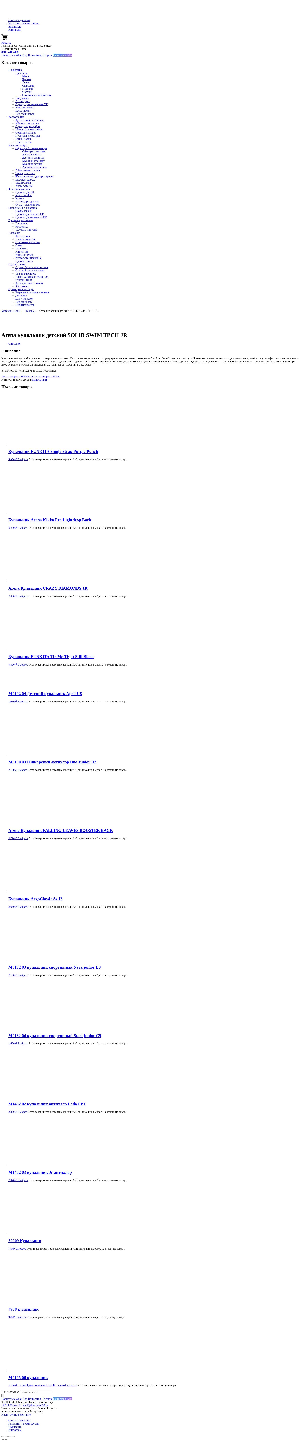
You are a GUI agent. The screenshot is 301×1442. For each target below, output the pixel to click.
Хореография (16, 116)
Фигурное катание (19, 188)
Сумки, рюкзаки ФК (27, 204)
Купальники (22, 236)
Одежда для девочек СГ (29, 214)
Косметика (21, 226)
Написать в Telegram (40, 55)
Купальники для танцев (29, 120)
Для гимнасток (24, 298)
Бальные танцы (17, 145)
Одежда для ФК (24, 192)
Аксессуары (22, 101)
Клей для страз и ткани (29, 283)
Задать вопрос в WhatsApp (17, 376)
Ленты (26, 82)
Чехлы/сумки (23, 182)
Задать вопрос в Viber (46, 376)
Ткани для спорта (25, 273)
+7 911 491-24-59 (11, 1405)
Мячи (25, 76)
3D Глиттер (22, 286)
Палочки (27, 88)
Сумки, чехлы (23, 141)
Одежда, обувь (24, 261)
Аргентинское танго (34, 167)
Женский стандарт (33, 157)
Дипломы (21, 295)
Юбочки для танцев (27, 123)
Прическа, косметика (20, 220)
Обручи (27, 91)
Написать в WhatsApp (14, 55)
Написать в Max (62, 55)
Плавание (14, 232)
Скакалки (28, 85)
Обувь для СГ (23, 210)
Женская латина (31, 154)
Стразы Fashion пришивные (31, 267)
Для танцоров (23, 301)
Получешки (22, 98)
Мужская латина (32, 163)
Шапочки (21, 248)
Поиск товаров (10, 1391)
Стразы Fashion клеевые (29, 270)
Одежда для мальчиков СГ (31, 217)
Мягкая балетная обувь (29, 129)
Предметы (21, 73)
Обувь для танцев (25, 132)
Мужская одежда (25, 179)
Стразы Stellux (23, 279)
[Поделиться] (9, 1436)
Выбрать (23, 459)
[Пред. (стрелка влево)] (2, 1439)
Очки (18, 245)
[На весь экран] (6, 1436)
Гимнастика (15, 69)
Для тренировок (24, 113)
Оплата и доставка (19, 20)
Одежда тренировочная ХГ (31, 104)
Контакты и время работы (23, 23)
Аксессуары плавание (28, 257)
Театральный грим (26, 229)
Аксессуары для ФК (27, 201)
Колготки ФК (23, 195)
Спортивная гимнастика (22, 207)
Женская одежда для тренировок (34, 176)
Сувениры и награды (21, 289)
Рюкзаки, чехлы (24, 107)
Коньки (19, 198)
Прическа (21, 223)
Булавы (26, 79)
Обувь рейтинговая (33, 151)
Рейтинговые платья (27, 170)
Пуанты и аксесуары (27, 135)
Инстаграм (14, 29)
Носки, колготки (25, 173)
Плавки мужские (25, 239)
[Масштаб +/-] (2, 1436)
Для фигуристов (25, 304)
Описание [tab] (14, 343)
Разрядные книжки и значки (32, 292)
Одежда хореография (27, 126)
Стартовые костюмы (27, 242)
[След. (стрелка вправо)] (6, 1439)
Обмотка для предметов (36, 94)
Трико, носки (23, 138)
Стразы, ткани (16, 264)
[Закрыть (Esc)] (13, 1436)
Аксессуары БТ (24, 185)
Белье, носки (22, 110)
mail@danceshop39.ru (35, 1405)
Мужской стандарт (33, 160)
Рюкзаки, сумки (24, 254)
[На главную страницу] (18, 14)
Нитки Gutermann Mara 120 (31, 276)
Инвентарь (21, 251)
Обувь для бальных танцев (31, 148)
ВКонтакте (14, 26)
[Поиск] (2, 1395)
